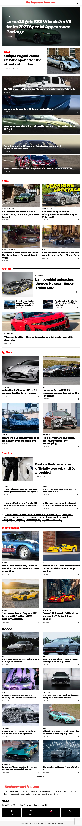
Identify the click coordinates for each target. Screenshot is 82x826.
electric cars (8, 519)
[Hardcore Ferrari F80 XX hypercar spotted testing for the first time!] (61, 370)
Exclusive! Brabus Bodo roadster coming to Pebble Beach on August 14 (21, 490)
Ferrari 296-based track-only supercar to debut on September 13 (38, 168)
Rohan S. (10, 37)
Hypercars (5, 435)
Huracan (20, 519)
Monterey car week (20, 517)
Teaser (46, 519)
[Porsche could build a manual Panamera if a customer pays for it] (9, 304)
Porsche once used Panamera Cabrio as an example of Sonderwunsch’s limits (32, 147)
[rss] (70, 812)
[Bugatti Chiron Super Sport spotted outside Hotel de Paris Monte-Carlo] (61, 236)
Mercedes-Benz (47, 692)
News (5, 500)
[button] (4, 2)
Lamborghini (39, 275)
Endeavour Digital (45, 823)
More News (7, 629)
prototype (5, 387)
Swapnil (8, 68)
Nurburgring (47, 435)
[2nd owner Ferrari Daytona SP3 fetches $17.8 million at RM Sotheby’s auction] (20, 593)
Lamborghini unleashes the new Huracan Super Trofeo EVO (54, 283)
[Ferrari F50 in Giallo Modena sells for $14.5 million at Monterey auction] (61, 546)
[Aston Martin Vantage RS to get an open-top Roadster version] (20, 370)
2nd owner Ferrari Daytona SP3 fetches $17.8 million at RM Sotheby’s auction (19, 616)
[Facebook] (11, 812)
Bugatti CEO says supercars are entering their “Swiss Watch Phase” (19, 696)
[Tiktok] (50, 812)
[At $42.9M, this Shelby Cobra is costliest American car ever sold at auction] (20, 546)
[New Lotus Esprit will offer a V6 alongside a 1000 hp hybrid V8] (48, 304)
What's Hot (7, 268)
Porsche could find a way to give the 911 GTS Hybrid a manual (20, 660)
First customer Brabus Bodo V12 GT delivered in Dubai (60, 490)
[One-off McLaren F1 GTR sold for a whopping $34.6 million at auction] (61, 593)
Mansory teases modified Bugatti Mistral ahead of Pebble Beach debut (60, 504)
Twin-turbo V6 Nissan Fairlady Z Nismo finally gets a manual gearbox (61, 660)
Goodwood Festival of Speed (14, 522)
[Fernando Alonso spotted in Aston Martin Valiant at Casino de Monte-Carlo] (21, 236)
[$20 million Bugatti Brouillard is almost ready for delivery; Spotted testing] (21, 195)
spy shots (56, 519)
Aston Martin (6, 764)
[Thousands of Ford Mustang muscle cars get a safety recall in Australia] (41, 321)
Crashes (63, 517)
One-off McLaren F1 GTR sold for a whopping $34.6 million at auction (61, 616)
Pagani (7, 52)
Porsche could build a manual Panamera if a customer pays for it (25, 303)
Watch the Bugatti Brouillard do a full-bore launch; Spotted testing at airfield (40, 127)
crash (42, 517)
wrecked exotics (33, 519)
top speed (58, 522)
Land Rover (5, 728)
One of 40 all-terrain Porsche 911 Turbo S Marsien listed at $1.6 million (21, 504)
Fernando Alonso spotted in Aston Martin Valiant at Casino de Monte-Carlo (20, 255)
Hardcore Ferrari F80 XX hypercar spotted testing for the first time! (61, 393)
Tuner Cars (7, 453)
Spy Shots (7, 352)
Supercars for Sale (10, 527)
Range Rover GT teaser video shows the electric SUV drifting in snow (19, 732)
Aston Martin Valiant (8, 250)
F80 (44, 387)
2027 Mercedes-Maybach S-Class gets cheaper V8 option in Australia (61, 696)
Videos (5, 180)
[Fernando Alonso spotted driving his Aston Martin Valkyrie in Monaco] (20, 751)
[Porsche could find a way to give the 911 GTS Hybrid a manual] (20, 643)
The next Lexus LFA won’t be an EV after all (61, 768)
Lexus (8, 17)
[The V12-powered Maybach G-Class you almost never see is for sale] (41, 85)
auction (6, 517)
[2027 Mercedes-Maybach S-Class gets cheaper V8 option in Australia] (61, 679)
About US (5, 801)
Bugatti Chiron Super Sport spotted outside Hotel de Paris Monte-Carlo (61, 253)
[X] (31, 812)
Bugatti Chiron (46, 250)
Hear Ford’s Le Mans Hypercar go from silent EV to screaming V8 (20, 439)
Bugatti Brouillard (8, 209)
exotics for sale (12, 514)
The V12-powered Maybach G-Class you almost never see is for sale (39, 89)
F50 (44, 563)
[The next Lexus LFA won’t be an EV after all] (61, 751)
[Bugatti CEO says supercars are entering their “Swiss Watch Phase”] (20, 679)
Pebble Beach (27, 514)
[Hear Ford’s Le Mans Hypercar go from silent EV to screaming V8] (20, 418)
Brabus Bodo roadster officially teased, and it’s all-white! (55, 468)
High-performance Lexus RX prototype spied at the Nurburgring (59, 440)
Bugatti (45, 500)
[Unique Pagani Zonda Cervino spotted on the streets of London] (63, 61)
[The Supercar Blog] (40, 2)
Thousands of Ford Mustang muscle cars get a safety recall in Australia (38, 339)
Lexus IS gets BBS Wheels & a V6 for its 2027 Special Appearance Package (38, 26)
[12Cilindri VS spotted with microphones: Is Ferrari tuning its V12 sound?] (61, 195)
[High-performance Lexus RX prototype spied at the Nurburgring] (61, 418)
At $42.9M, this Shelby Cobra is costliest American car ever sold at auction (20, 568)
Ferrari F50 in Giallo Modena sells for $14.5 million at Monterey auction (61, 568)
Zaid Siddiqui (40, 292)
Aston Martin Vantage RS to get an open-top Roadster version (19, 391)
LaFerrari (32, 522)
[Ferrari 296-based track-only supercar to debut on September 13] (41, 164)
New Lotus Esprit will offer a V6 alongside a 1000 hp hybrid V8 (66, 303)
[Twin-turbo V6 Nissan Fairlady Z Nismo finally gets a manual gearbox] (61, 643)
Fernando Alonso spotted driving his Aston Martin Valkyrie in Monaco (19, 768)
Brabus (37, 460)
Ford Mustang (8, 334)
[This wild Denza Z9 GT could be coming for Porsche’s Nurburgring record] (61, 715)
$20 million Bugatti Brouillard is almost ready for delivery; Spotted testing (20, 214)
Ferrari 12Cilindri (47, 209)
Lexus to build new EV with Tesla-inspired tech (28, 109)
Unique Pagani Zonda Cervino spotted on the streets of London (22, 60)
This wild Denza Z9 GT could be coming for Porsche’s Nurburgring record (61, 732)
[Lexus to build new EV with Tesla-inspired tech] (41, 105)
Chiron (33, 517)
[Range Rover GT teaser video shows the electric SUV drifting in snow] (20, 715)
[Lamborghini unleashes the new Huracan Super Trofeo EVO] (17, 284)
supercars (52, 517)
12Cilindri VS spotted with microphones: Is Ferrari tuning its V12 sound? (59, 214)
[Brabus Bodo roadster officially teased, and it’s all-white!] (17, 469)
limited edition (45, 522)
